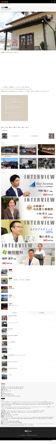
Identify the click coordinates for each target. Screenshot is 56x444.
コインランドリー (38, 401)
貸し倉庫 (39, 418)
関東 (1, 396)
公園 (6, 422)
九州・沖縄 (2, 388)
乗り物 (36, 417)
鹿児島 (21, 388)
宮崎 (10, 388)
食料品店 (46, 404)
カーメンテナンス (27, 401)
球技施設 (20, 408)
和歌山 (8, 394)
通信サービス (46, 418)
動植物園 (10, 408)
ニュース (19, 435)
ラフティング (4, 408)
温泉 (15, 408)
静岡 (10, 393)
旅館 (35, 410)
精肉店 (10, 404)
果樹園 (25, 418)
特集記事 (23, 435)
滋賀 (13, 394)
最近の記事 (14, 312)
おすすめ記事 (41, 312)
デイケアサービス (5, 421)
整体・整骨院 (14, 418)
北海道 (2, 389)
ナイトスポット (30, 423)
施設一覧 (31, 435)
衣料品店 (24, 404)
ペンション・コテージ (25, 410)
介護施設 (10, 421)
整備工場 (17, 418)
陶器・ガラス (36, 404)
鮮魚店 (10, 405)
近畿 (1, 394)
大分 (8, 388)
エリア (26, 435)
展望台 (13, 422)
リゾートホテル (31, 410)
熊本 (14, 388)
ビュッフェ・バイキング (43, 423)
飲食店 (2, 423)
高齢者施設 (17, 421)
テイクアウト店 (24, 423)
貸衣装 (42, 418)
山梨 (8, 396)
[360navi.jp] (4, 1)
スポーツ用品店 (44, 401)
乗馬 (7, 408)
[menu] (54, 1)
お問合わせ (35, 435)
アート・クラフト (11, 401)
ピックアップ (3, 385)
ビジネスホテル (19, 410)
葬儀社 (28, 418)
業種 (28, 435)
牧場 (17, 408)
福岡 (2, 7)
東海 (1, 393)
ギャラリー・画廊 (16, 417)
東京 (10, 396)
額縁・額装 (43, 404)
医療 (1, 413)
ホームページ (14, 116)
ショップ (2, 401)
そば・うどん (9, 423)
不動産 (33, 417)
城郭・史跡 (9, 422)
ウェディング (8, 417)
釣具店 (32, 404)
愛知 (8, 393)
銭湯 (29, 408)
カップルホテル (8, 410)
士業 (2, 418)
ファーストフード (50, 423)
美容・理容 (13, 404)
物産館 (3, 404)
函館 (4, 389)
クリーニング (33, 401)
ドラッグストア (49, 401)
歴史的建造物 (20, 422)
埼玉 (6, 396)
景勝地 (16, 422)
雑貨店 (39, 404)
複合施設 (27, 408)
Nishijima (6, 130)
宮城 (4, 392)
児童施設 (14, 421)
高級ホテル (43, 410)
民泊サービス (39, 410)
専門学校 (17, 414)
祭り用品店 (6, 404)
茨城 (19, 396)
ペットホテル (26, 417)
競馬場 (24, 408)
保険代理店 (47, 417)
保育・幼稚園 (8, 414)
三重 (4, 393)
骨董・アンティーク (5, 405)
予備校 (4, 414)
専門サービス (3, 417)
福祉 (1, 421)
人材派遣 (39, 417)
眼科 (9, 413)
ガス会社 (12, 417)
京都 (4, 394)
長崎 (18, 388)
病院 (7, 413)
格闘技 (13, 408)
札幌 (6, 389)
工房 (4, 418)
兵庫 (6, 394)
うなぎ (5, 423)
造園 (49, 418)
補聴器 (27, 404)
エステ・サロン (17, 401)
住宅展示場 (43, 417)
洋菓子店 (6, 7)
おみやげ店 (6, 401)
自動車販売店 (18, 404)
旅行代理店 (21, 418)
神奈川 (15, 396)
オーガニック (22, 401)
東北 (1, 392)
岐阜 (6, 393)
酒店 (29, 404)
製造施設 (30, 418)
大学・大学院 (13, 414)
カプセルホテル (13, 410)
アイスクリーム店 (14, 423)
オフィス (2, 400)
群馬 (17, 396)
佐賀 (6, 388)
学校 (1, 414)
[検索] (52, 1)
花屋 (21, 404)
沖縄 (12, 388)
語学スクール (35, 418)
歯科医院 (4, 413)
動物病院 (51, 417)
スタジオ (21, 417)
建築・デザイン (8, 418)
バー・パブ (34, 423)
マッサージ (30, 417)
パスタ (38, 423)
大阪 (11, 394)
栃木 (12, 396)
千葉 (4, 396)
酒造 (51, 418)
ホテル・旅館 (3, 410)
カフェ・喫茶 (19, 423)
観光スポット (3, 422)
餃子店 (50, 404)
